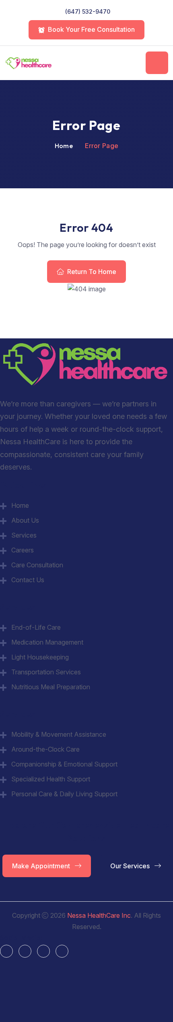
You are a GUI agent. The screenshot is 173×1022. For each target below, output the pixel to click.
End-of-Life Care (36, 627)
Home (64, 146)
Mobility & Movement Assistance (58, 734)
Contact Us (27, 580)
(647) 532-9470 (87, 11)
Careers (22, 550)
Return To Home (91, 272)
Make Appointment (42, 866)
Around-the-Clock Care (45, 749)
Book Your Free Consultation (91, 29)
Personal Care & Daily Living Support (64, 794)
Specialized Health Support (50, 779)
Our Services (130, 866)
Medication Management (47, 642)
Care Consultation (37, 565)
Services (24, 535)
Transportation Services (46, 672)
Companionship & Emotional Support (64, 764)
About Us (25, 520)
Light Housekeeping (40, 657)
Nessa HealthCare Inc (99, 915)
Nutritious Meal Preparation (50, 687)
